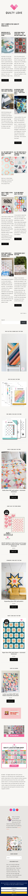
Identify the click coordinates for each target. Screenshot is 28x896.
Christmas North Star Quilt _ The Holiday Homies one (20, 34)
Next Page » (24, 313)
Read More (5, 80)
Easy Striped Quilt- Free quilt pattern (7, 90)
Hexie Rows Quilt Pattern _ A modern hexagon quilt (7, 254)
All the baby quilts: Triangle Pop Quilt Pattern (20, 153)
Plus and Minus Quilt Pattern (19, 193)
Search (3, 320)
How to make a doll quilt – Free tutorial (7, 194)
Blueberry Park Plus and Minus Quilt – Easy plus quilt (19, 92)
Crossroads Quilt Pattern (19, 253)
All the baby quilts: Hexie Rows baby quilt (7, 153)
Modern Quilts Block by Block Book (6, 34)
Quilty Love (14, 9)
